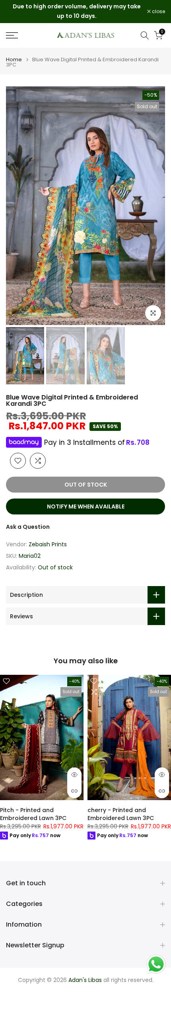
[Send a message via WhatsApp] (156, 964)
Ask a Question (28, 527)
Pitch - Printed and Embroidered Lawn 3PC (33, 814)
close (158, 11)
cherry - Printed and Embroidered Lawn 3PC (120, 814)
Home (14, 59)
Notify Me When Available (85, 506)
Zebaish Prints (48, 544)
